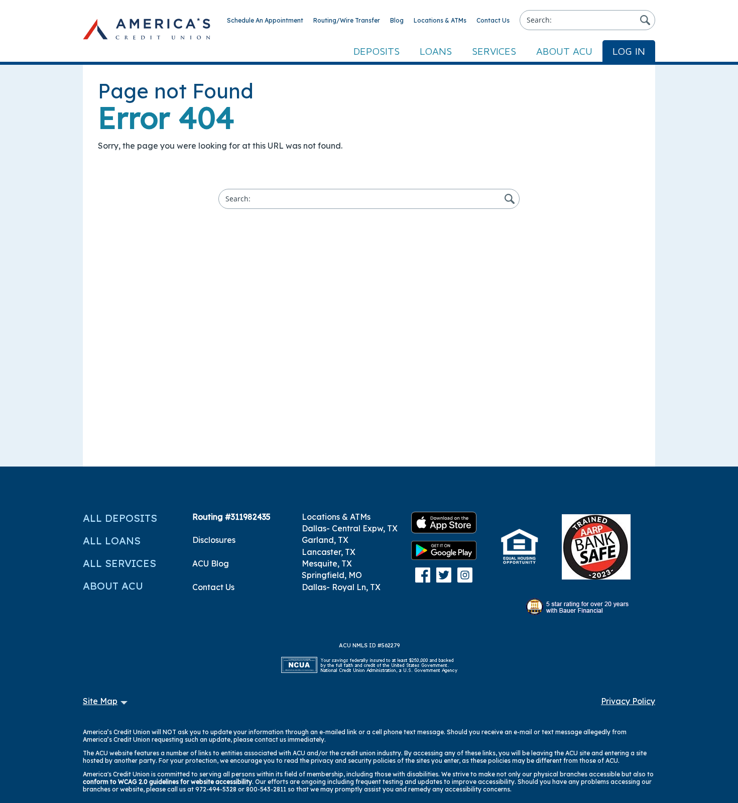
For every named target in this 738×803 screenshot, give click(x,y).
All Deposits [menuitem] (120, 518)
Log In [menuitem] (628, 51)
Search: (539, 20)
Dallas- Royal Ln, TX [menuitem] (341, 587)
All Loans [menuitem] (112, 540)
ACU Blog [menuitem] (210, 563)
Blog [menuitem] (397, 20)
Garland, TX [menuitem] (325, 540)
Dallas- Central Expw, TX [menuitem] (350, 528)
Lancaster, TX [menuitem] (328, 552)
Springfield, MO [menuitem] (332, 575)
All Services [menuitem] (119, 563)
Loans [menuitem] (436, 51)
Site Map (100, 701)
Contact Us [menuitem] (493, 20)
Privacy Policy (628, 701)
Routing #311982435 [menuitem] (231, 517)
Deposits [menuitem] (376, 51)
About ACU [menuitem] (564, 51)
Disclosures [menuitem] (213, 540)
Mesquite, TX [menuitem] (327, 563)
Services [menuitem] (494, 51)
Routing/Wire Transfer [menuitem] (346, 20)
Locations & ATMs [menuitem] (440, 20)
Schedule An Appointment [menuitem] (265, 20)
